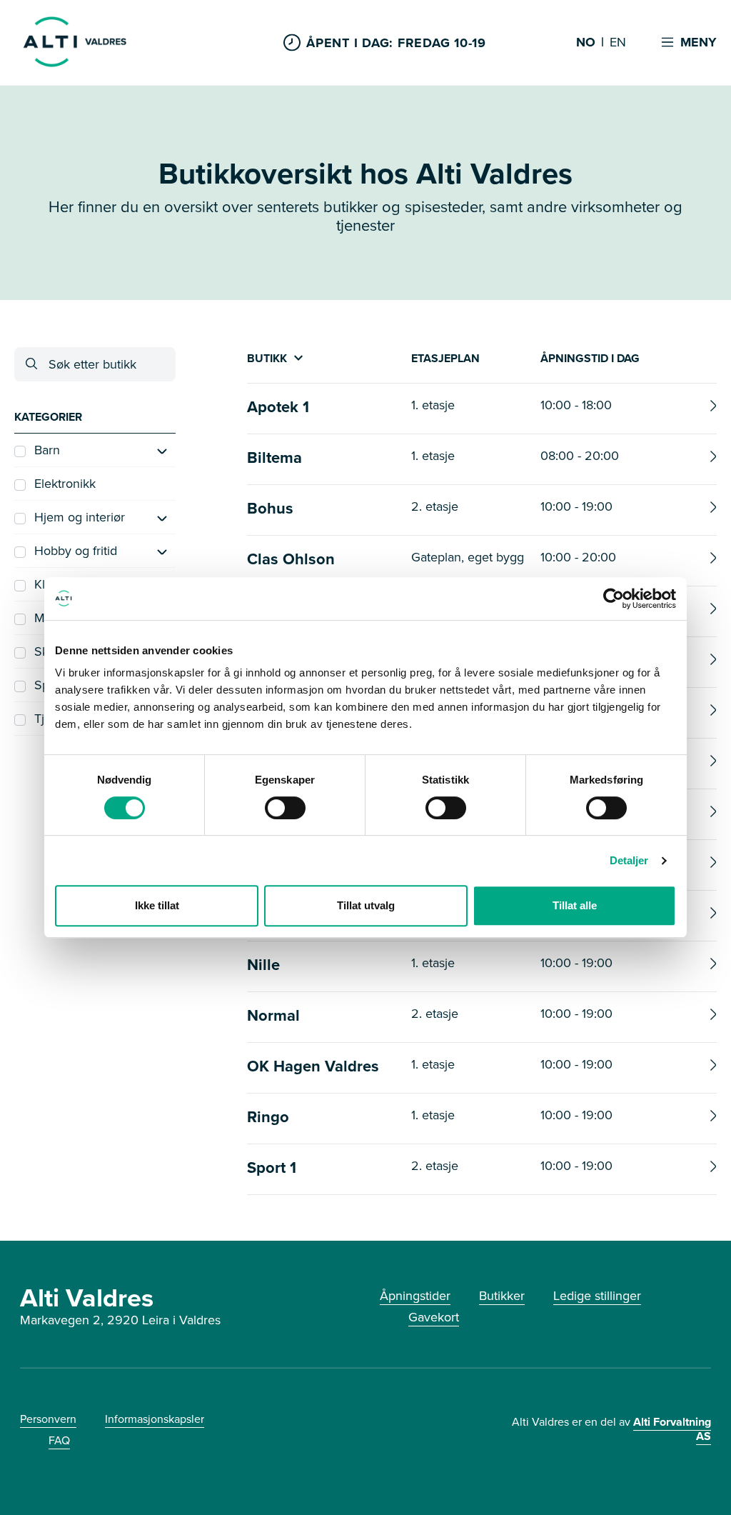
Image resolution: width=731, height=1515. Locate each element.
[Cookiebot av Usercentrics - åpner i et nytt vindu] (613, 598)
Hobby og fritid (75, 551)
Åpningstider (415, 1295)
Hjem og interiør (79, 517)
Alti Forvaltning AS (672, 1429)
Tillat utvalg (366, 905)
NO (585, 43)
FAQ (59, 1440)
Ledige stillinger (597, 1295)
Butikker (502, 1295)
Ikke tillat (157, 905)
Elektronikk (65, 483)
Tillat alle (575, 905)
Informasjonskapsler (154, 1419)
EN (618, 43)
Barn (47, 450)
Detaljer (629, 860)
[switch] (285, 807)
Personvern (48, 1419)
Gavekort (433, 1317)
